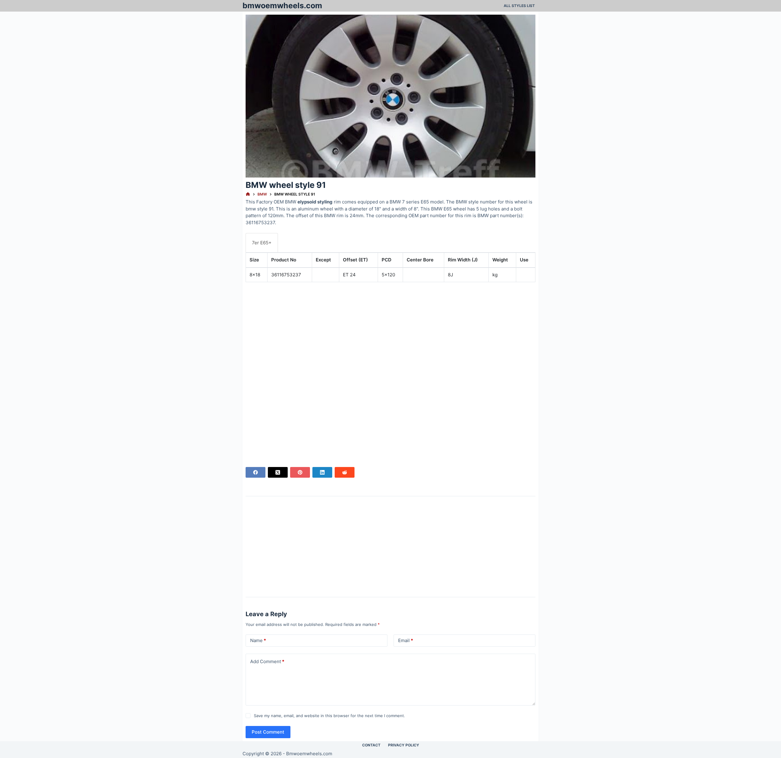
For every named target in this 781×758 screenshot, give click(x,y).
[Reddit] (345, 472)
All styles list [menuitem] (519, 5)
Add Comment (267, 661)
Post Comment (268, 732)
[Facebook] (255, 472)
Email (405, 640)
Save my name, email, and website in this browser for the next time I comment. (329, 715)
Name (258, 640)
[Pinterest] (300, 472)
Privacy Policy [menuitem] (403, 745)
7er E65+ (262, 243)
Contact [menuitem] (371, 745)
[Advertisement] (390, 329)
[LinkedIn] (322, 472)
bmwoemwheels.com (282, 5)
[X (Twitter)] (278, 472)
